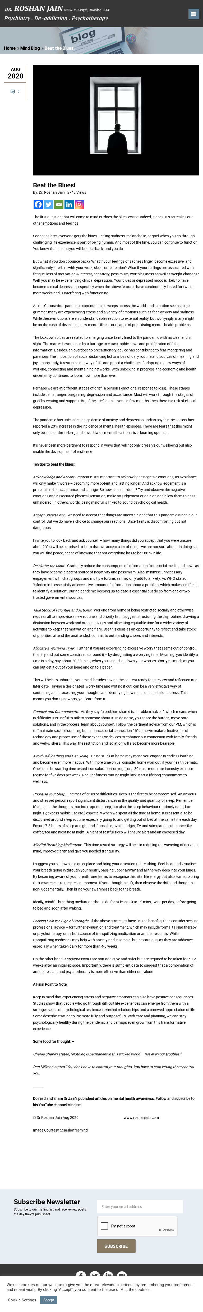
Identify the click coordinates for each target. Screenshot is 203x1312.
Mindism (74, 1104)
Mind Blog (30, 48)
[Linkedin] (69, 204)
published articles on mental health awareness (116, 1098)
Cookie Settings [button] (22, 1300)
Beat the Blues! (54, 185)
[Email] (58, 204)
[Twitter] (48, 204)
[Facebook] (38, 204)
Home (10, 48)
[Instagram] (79, 204)
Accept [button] (48, 1299)
